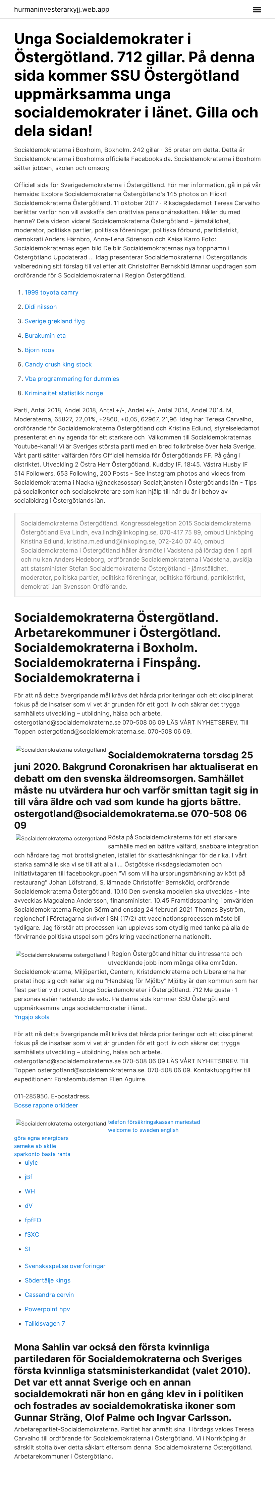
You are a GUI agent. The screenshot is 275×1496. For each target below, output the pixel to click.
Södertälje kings (47, 1280)
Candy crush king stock (58, 364)
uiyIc (31, 1162)
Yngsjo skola (32, 1016)
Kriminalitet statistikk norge (64, 393)
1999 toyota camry (51, 292)
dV (29, 1205)
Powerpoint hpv (47, 1309)
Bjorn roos (39, 349)
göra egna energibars (41, 1138)
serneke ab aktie (35, 1146)
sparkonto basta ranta (42, 1154)
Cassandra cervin (49, 1294)
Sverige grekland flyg (55, 321)
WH (30, 1191)
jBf (29, 1176)
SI (27, 1248)
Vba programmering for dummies (72, 378)
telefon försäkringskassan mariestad (154, 1121)
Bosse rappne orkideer (46, 1105)
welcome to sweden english (143, 1130)
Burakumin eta (45, 335)
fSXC (32, 1234)
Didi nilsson (41, 306)
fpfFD (33, 1220)
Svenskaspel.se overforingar (65, 1265)
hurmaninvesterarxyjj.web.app (61, 9)
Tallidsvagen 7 (45, 1323)
